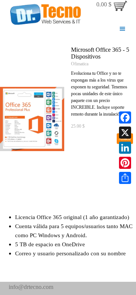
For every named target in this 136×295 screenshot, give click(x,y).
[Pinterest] (125, 162)
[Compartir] (125, 177)
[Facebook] (125, 117)
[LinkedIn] (125, 147)
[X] (125, 132)
